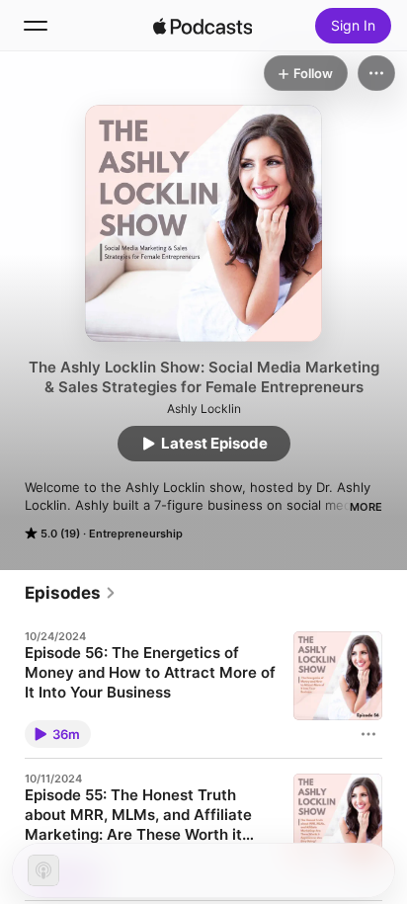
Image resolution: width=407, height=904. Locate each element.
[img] (202, 26)
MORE (366, 507)
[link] (71, 593)
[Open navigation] (35, 25)
